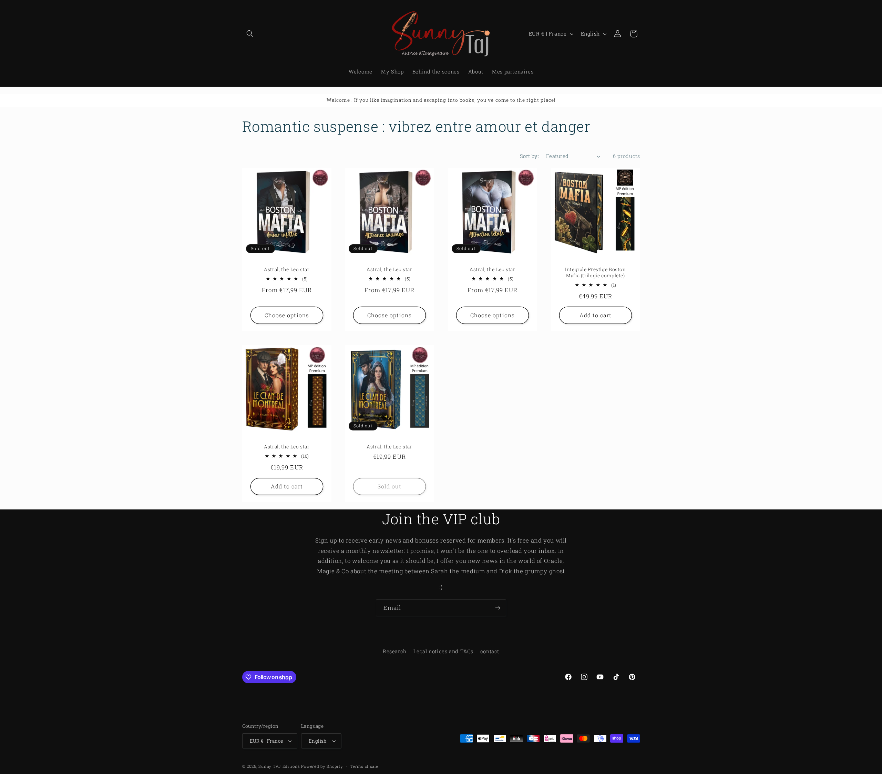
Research (395, 651)
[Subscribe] (498, 607)
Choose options (287, 315)
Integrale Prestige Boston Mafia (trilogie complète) (595, 273)
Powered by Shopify (322, 766)
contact (489, 651)
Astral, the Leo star (287, 269)
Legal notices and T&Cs (443, 651)
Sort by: (529, 156)
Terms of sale (364, 766)
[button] (250, 34)
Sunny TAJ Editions (279, 766)
